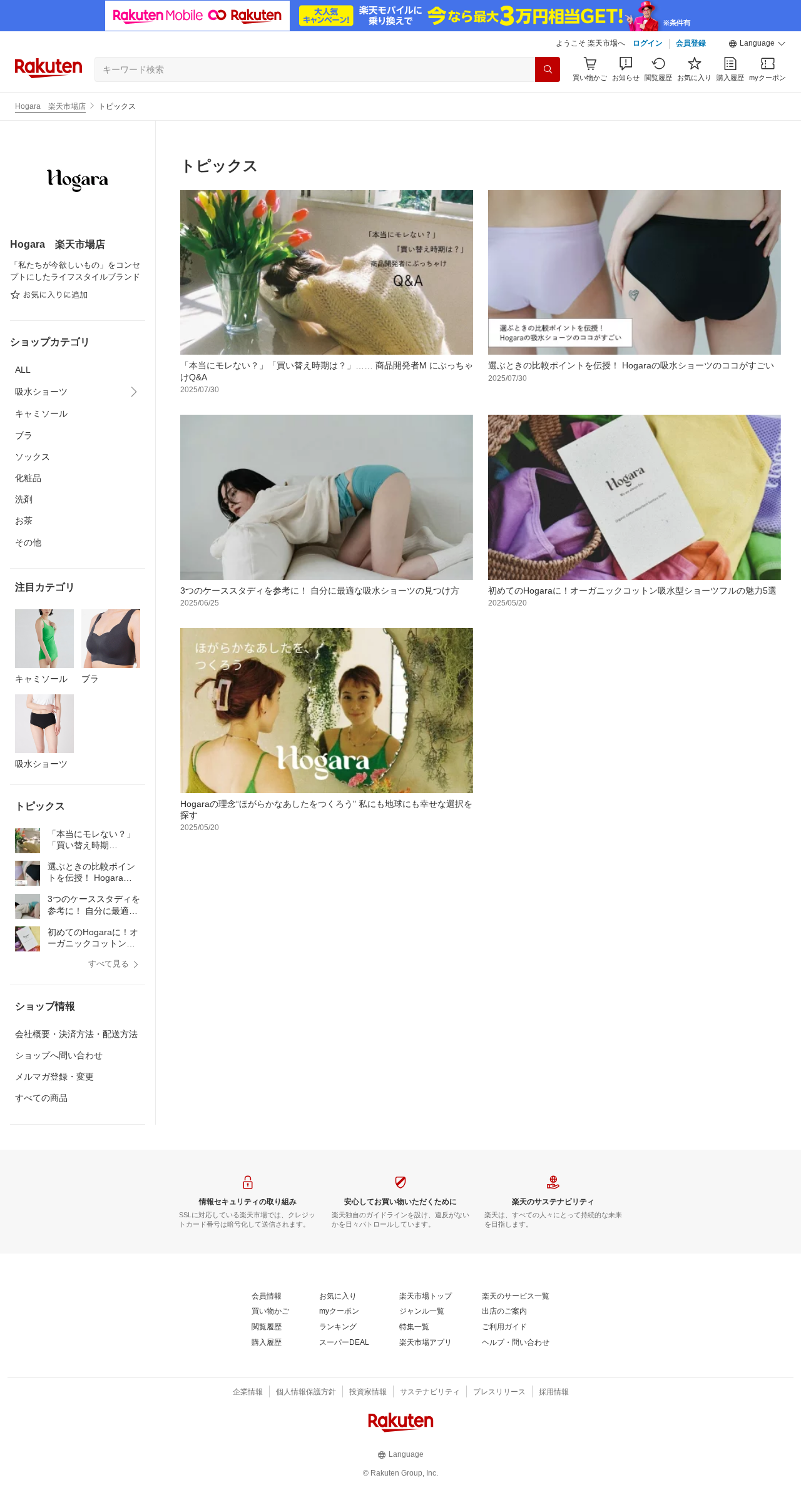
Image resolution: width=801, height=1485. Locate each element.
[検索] (547, 69)
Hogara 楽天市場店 (50, 106)
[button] (757, 43)
